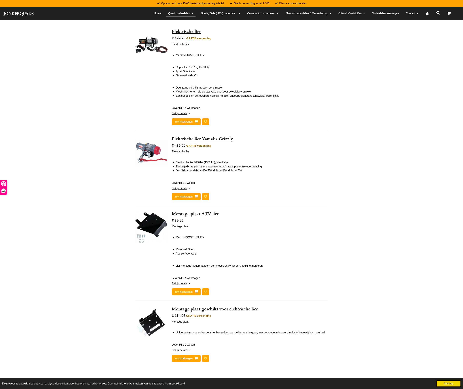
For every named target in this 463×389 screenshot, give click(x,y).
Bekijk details (179, 113)
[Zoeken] (438, 12)
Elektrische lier (186, 32)
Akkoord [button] (448, 383)
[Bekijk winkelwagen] (449, 13)
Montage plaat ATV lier (195, 214)
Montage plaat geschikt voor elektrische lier (215, 309)
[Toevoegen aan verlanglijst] (205, 121)
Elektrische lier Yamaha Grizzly (202, 139)
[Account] (427, 13)
